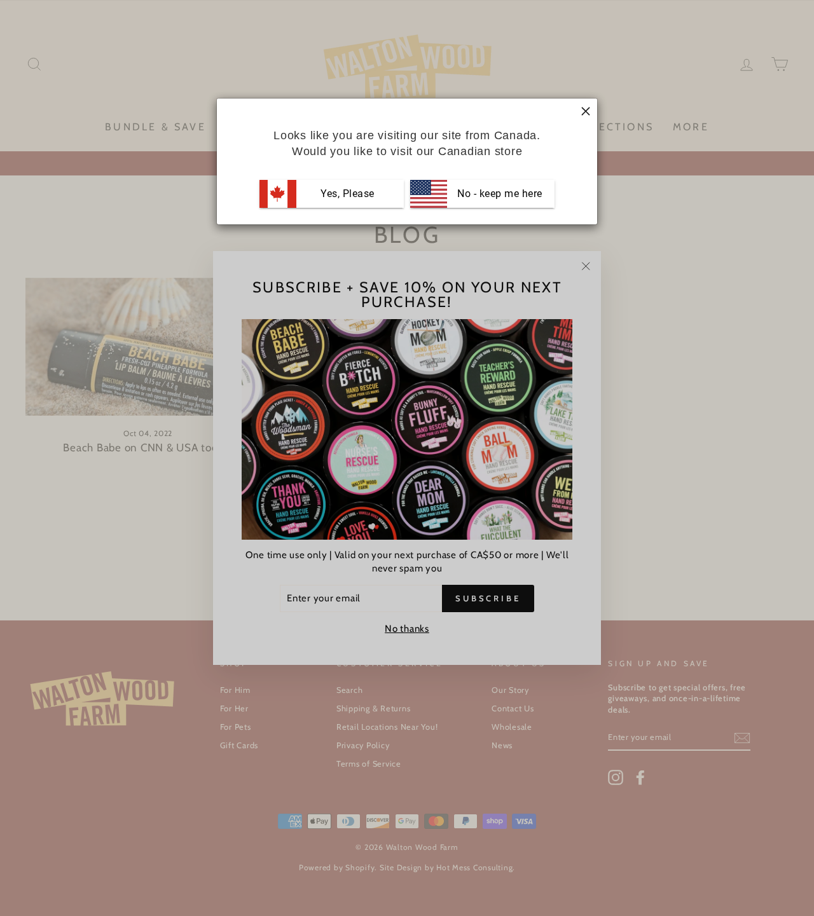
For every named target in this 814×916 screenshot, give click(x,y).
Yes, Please (348, 194)
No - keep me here (498, 194)
